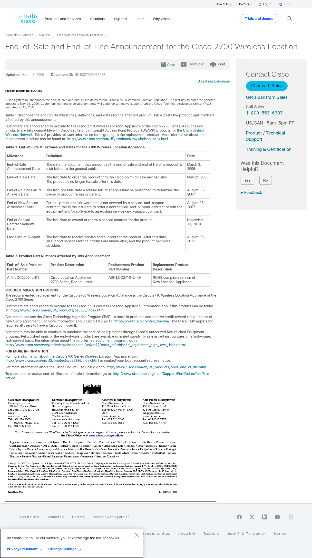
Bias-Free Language (214, 81)
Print (221, 64)
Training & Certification (269, 149)
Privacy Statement (22, 549)
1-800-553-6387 (264, 113)
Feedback (253, 192)
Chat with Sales (267, 85)
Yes (247, 180)
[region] (71, 543)
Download (196, 64)
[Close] (137, 535)
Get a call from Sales (267, 97)
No (265, 180)
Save (171, 65)
